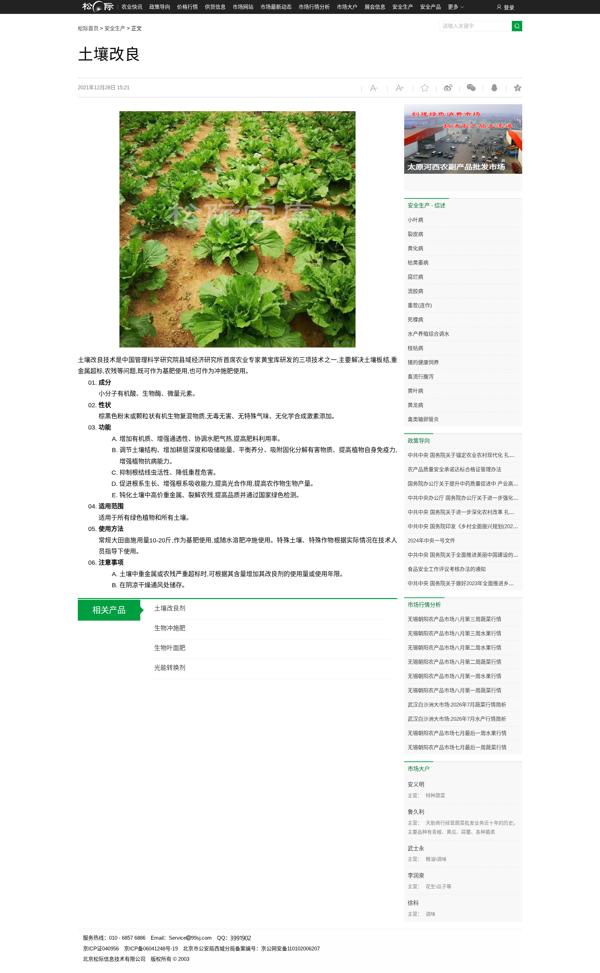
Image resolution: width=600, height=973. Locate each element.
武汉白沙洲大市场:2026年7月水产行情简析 (457, 719)
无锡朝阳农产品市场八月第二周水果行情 (454, 648)
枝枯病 (415, 348)
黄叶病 (415, 391)
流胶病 (415, 291)
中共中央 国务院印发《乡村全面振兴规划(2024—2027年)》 (476, 526)
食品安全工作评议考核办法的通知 (447, 569)
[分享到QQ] (494, 87)
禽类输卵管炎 (423, 419)
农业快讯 (132, 7)
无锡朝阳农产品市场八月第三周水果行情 (454, 633)
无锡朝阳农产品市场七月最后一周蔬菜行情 (457, 747)
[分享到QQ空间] (517, 87)
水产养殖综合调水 (428, 334)
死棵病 (415, 319)
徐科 (413, 903)
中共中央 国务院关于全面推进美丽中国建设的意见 (466, 555)
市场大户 (347, 7)
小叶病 (415, 220)
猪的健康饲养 (423, 362)
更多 (453, 7)
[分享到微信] (471, 87)
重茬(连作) (420, 305)
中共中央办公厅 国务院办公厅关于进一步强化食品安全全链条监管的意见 (492, 498)
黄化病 (415, 248)
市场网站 (243, 7)
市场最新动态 (276, 7)
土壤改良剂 (169, 608)
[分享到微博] (447, 87)
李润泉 (416, 875)
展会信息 (375, 7)
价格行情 (187, 7)
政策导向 (159, 7)
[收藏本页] (424, 87)
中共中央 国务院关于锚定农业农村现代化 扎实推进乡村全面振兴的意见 (490, 455)
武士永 (416, 848)
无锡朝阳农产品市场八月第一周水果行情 (454, 676)
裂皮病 (415, 234)
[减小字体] (374, 87)
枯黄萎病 (418, 262)
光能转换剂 (169, 667)
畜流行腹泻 (421, 376)
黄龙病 (415, 405)
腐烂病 (415, 277)
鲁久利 (416, 812)
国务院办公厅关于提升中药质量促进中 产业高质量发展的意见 (479, 483)
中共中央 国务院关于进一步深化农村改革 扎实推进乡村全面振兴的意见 (490, 512)
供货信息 (215, 7)
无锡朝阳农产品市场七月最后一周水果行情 (457, 733)
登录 (509, 7)
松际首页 (88, 28)
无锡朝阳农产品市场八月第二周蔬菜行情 (454, 662)
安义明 (416, 784)
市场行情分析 (314, 7)
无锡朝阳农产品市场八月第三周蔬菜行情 (454, 619)
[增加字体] (400, 87)
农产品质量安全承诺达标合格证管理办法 (454, 469)
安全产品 (430, 7)
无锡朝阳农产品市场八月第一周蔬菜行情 (454, 690)
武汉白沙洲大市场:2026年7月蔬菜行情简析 (457, 705)
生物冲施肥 (169, 628)
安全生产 (402, 7)
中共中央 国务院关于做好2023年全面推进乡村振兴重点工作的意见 (484, 583)
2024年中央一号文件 (431, 540)
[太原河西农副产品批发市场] (463, 139)
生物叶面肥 (169, 648)
